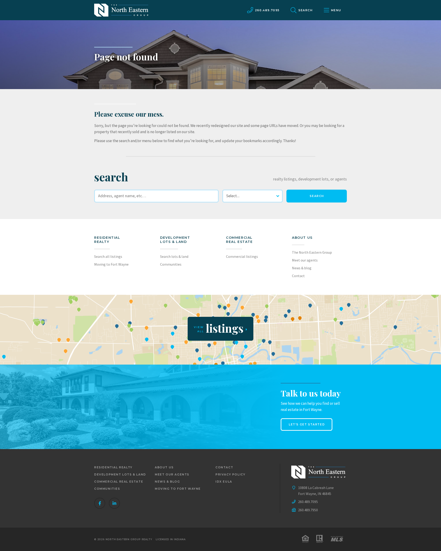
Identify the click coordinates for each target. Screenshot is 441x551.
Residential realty (107, 240)
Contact (298, 275)
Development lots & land (175, 240)
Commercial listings (242, 256)
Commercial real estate (118, 481)
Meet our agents (305, 260)
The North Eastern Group (312, 252)
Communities (170, 264)
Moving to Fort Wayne (111, 264)
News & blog (301, 268)
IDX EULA (223, 481)
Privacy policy (230, 474)
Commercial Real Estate (239, 240)
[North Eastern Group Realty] (121, 10)
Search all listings (108, 256)
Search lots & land (174, 256)
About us (302, 238)
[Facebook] (99, 503)
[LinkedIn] (114, 503)
